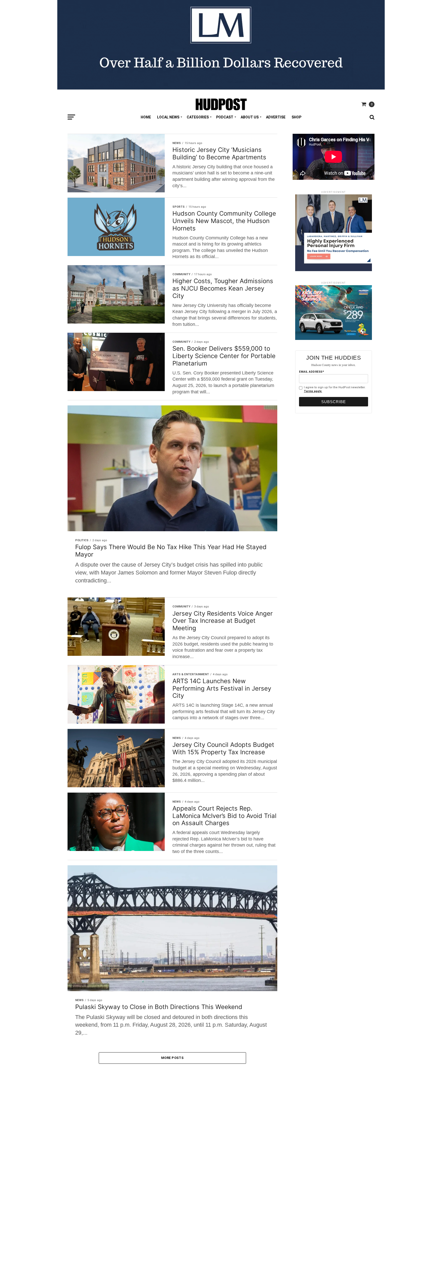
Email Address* (311, 371)
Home (146, 117)
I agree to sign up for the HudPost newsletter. (335, 389)
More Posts (172, 1058)
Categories (198, 117)
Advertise (275, 117)
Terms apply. (313, 391)
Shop (296, 117)
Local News (168, 117)
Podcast (224, 117)
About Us (250, 117)
